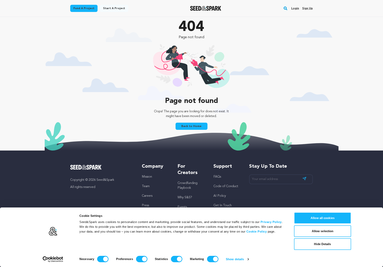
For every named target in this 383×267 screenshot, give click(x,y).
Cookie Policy (256, 231)
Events (182, 207)
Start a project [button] (114, 8)
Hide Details (322, 244)
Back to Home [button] (191, 126)
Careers (147, 196)
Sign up (307, 8)
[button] (285, 8)
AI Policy (219, 196)
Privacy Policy (271, 222)
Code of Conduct (225, 186)
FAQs (217, 176)
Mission (147, 176)
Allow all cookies (323, 218)
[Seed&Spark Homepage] (205, 8)
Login (295, 8)
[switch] (141, 259)
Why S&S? (185, 197)
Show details (235, 259)
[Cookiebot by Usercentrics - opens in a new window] (53, 259)
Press (145, 205)
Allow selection (323, 231)
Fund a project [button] (83, 8)
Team (146, 186)
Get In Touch (222, 205)
